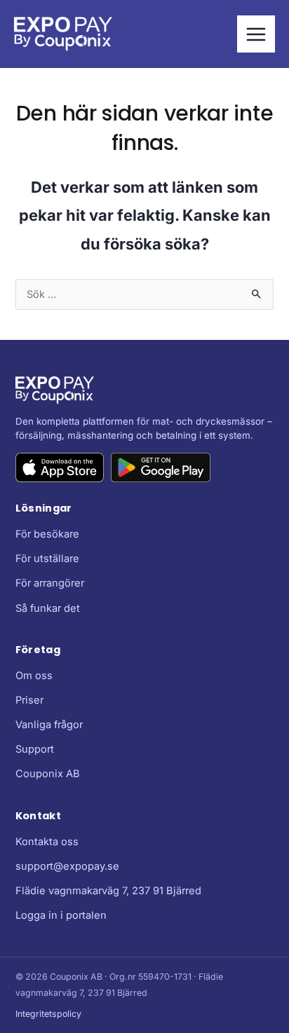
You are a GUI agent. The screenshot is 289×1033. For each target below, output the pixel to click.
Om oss (34, 675)
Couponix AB (47, 773)
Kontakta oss (47, 841)
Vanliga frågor (49, 724)
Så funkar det (47, 608)
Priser (29, 700)
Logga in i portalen (61, 915)
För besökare (47, 534)
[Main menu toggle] (256, 34)
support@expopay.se (67, 866)
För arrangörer (49, 583)
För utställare (47, 558)
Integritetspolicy (48, 1013)
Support (34, 749)
